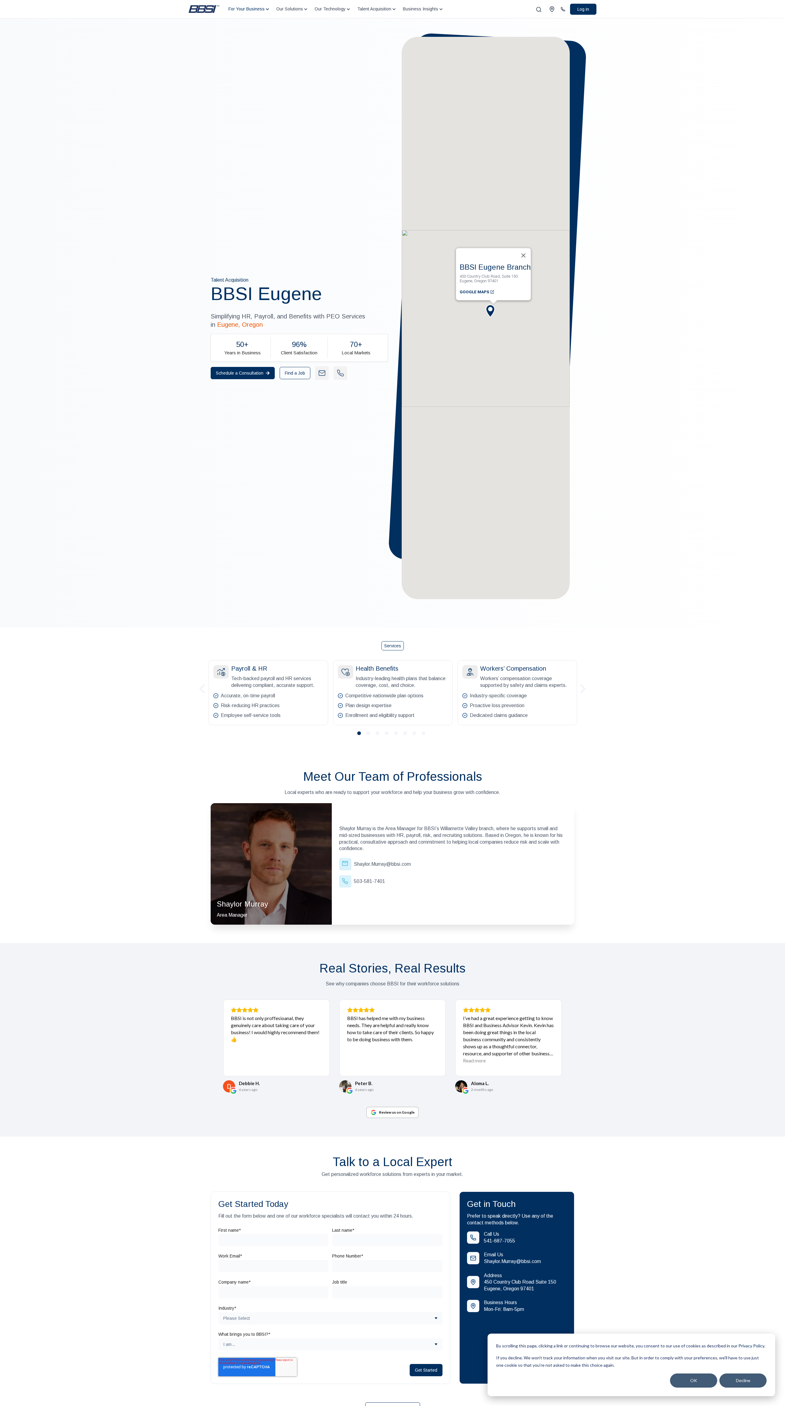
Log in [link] (583, 9)
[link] (204, 8)
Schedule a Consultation (239, 373)
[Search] (539, 9)
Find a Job (295, 373)
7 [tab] (417, 736)
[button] (493, 316)
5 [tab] (398, 736)
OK (693, 1380)
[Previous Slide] (202, 688)
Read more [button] (474, 1060)
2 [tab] (371, 736)
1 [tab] (361, 736)
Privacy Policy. (751, 1345)
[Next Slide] (583, 688)
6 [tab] (407, 736)
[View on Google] (229, 1086)
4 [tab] (389, 736)
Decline (743, 1380)
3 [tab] (380, 736)
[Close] (523, 255)
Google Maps (475, 291)
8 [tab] (426, 736)
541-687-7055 (499, 1240)
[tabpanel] (268, 692)
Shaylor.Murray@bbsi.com (512, 1261)
